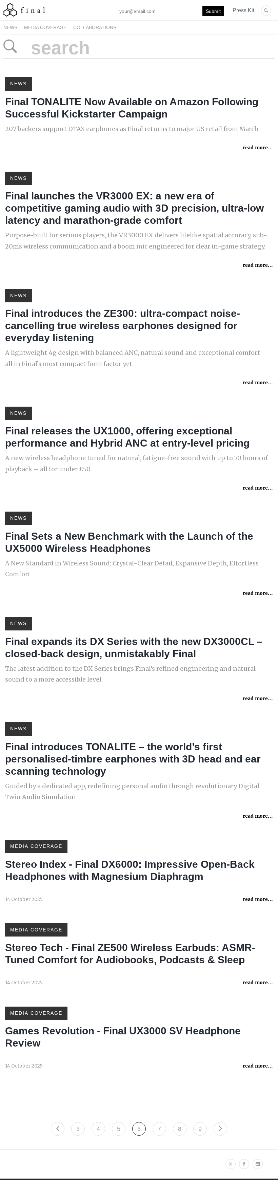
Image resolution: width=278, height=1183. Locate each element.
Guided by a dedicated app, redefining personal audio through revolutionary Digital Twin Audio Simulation (132, 791)
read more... (258, 148)
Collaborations (94, 27)
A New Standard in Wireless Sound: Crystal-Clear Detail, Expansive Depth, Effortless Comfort (132, 568)
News (10, 27)
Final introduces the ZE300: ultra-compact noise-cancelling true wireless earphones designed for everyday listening (122, 325)
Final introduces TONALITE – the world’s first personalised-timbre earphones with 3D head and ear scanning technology (133, 759)
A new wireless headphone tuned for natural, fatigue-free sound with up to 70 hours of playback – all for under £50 (136, 463)
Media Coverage (45, 27)
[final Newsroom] (24, 16)
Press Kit (243, 10)
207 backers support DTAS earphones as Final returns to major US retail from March (131, 129)
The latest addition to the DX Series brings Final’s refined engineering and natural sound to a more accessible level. (130, 674)
